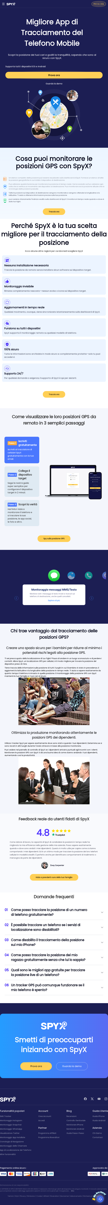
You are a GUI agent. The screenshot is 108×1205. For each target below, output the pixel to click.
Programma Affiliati (47, 1133)
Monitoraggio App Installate (12, 1137)
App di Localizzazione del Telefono (15, 1150)
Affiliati (46, 1196)
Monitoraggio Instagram (11, 1120)
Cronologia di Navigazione (12, 1141)
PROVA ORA (99, 4)
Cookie (39, 1196)
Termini (11, 1196)
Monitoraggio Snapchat (11, 1124)
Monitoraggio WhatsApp (11, 1129)
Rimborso (31, 1196)
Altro (72, 1191)
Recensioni (71, 1116)
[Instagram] (106, 1099)
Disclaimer (64, 1196)
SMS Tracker (5, 1116)
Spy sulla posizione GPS (54, 538)
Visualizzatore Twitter (9, 1133)
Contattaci (97, 1137)
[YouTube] (99, 1099)
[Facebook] (85, 1099)
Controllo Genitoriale (76, 1120)
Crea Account (44, 1116)
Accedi (41, 1120)
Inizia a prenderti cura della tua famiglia (54, 877)
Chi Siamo (97, 1133)
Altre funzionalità (8, 1154)
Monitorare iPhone (75, 1124)
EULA (17, 1196)
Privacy (23, 1196)
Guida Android (98, 1120)
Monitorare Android (75, 1129)
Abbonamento (76, 1196)
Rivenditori (54, 1196)
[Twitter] (92, 1099)
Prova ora (54, 75)
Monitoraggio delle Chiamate (13, 1146)
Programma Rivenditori (48, 1137)
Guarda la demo (54, 83)
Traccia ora (54, 211)
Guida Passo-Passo (75, 1133)
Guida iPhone (98, 1116)
